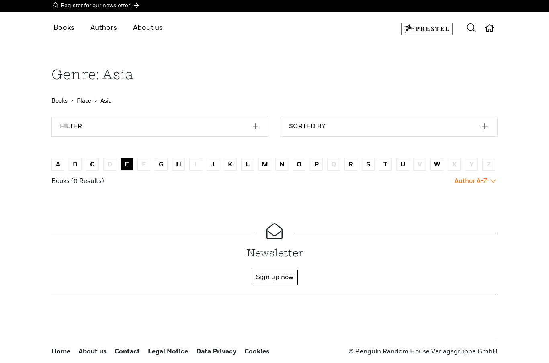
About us (148, 27)
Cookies (256, 352)
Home (60, 352)
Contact (127, 352)
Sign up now (274, 277)
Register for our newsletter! (96, 5)
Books (63, 27)
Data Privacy (216, 352)
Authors (103, 27)
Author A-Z (472, 181)
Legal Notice (168, 352)
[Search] (471, 29)
